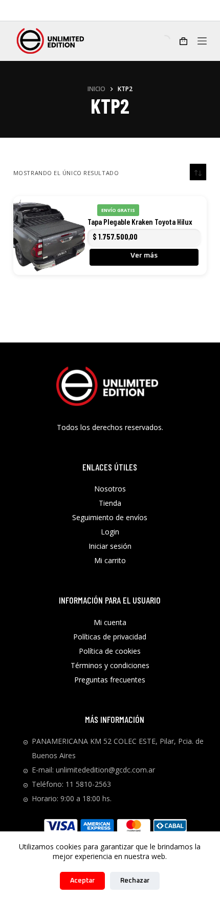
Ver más (144, 255)
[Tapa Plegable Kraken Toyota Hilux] (49, 235)
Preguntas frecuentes (109, 679)
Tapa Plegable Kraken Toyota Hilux (139, 221)
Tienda (110, 503)
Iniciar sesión (110, 546)
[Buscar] (156, 40)
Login (110, 532)
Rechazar (134, 880)
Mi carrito (110, 560)
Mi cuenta (110, 622)
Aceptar (82, 880)
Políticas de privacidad (109, 636)
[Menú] (202, 41)
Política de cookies (110, 651)
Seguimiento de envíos (109, 517)
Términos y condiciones (110, 665)
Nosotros (110, 489)
